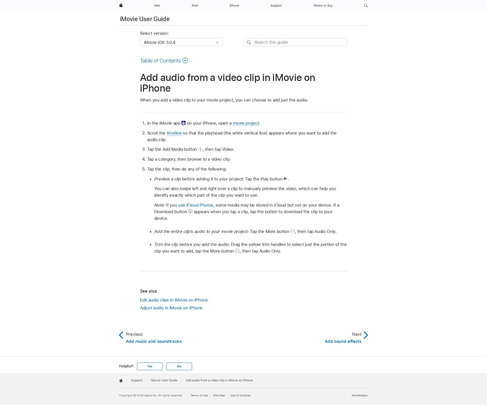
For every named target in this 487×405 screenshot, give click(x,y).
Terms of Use (199, 395)
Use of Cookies (240, 395)
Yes (149, 366)
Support (137, 380)
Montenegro (360, 395)
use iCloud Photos (195, 205)
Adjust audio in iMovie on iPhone (171, 307)
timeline (174, 133)
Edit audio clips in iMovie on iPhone (174, 299)
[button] (366, 5)
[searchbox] (295, 42)
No (179, 366)
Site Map (219, 395)
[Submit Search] (249, 42)
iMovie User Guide (145, 19)
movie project (246, 123)
